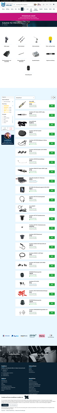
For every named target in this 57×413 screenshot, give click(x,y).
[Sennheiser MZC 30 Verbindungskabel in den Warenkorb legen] (52, 199)
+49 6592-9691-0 (18, 0)
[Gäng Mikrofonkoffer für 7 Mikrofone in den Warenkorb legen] (52, 181)
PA (2, 24)
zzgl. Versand (34, 114)
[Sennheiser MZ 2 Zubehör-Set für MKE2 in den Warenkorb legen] (52, 265)
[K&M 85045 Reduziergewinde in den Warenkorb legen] (52, 303)
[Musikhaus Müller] (6, 4)
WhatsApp (48, 0)
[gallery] (54, 97)
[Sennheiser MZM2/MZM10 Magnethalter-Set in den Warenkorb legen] (52, 312)
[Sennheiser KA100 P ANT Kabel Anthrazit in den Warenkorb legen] (52, 247)
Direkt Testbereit (5, 99)
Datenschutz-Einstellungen (20, 410)
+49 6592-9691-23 (6, 375)
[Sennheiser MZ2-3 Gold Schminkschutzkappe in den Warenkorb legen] (52, 294)
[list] (52, 97)
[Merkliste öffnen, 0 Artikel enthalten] (50, 4)
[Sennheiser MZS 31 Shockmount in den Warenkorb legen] (52, 237)
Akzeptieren (5, 405)
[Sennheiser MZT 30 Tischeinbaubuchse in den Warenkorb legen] (52, 218)
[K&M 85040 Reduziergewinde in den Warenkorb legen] (52, 275)
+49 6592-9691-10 (8, 142)
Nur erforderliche (13, 405)
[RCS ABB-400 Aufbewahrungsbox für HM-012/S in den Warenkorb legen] (52, 190)
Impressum (3, 410)
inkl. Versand (34, 133)
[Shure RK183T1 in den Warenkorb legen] (52, 209)
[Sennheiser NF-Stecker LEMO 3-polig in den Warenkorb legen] (52, 115)
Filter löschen (10, 129)
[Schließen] (55, 14)
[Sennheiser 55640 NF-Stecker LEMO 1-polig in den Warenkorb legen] (52, 171)
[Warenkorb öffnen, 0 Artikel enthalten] (54, 4)
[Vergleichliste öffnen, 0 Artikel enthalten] (47, 4)
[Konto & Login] (43, 4)
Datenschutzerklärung (10, 410)
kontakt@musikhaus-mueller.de (7, 0)
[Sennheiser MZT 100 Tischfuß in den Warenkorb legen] (52, 134)
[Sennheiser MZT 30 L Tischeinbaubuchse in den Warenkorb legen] (52, 228)
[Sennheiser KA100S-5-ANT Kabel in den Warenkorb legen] (52, 256)
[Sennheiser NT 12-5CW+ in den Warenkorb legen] (52, 284)
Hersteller (4, 114)
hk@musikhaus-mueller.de (8, 143)
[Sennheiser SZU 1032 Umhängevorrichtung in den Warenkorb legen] (52, 143)
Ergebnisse (5, 129)
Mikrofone (6, 24)
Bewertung (4, 103)
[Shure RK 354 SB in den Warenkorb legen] (52, 124)
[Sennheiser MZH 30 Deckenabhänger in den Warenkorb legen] (52, 162)
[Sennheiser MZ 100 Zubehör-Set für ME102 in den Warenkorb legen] (52, 152)
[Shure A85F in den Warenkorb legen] (52, 105)
